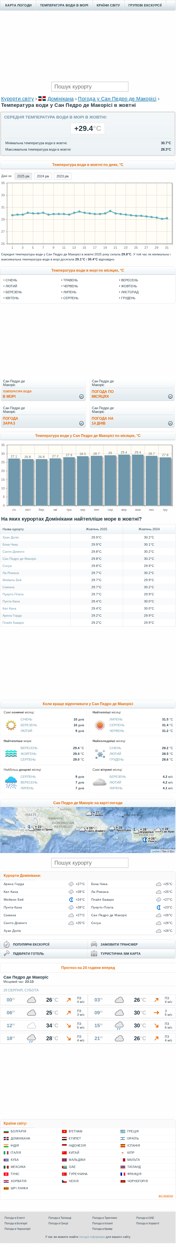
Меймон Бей (12, 580)
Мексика (18, 1167)
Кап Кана (9, 608)
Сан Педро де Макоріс (19, 558)
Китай (74, 1152)
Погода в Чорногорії (17, 1229)
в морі (17, 394)
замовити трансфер (119, 944)
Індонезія (77, 1145)
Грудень (128, 298)
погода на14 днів (103, 421)
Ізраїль (133, 1138)
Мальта (133, 1160)
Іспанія (133, 1145)
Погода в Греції (58, 1223)
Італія (16, 1152)
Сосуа (7, 566)
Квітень (12, 298)
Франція (134, 1174)
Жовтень (129, 286)
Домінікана (61, 99)
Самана (8, 587)
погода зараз (10, 421)
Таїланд (134, 1167)
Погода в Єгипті (15, 1218)
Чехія (73, 1181)
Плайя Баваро (13, 622)
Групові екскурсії (145, 5)
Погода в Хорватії (147, 1223)
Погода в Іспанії (102, 1223)
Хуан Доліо (11, 537)
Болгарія (18, 1131)
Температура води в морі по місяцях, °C (87, 270)
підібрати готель (28, 953)
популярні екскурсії (31, 944)
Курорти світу (17, 99)
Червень (70, 286)
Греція (133, 1131)
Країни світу (108, 5)
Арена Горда (12, 615)
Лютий (11, 286)
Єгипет (75, 1138)
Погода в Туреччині (104, 1218)
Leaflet (155, 851)
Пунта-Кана (11, 601)
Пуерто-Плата (13, 594)
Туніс (15, 1174)
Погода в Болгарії (16, 1223)
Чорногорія (138, 1181)
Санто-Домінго (13, 551)
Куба (15, 1160)
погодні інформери (92, 1237)
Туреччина (78, 1174)
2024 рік (43, 176)
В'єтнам (75, 1131)
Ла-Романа (11, 573)
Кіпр (130, 1152)
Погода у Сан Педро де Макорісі (117, 99)
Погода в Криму (102, 1229)
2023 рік (62, 176)
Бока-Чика (10, 544)
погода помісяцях (103, 394)
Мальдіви (77, 1160)
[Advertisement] (88, 46)
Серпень (70, 298)
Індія (15, 1145)
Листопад (130, 292)
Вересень (129, 280)
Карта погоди (18, 5)
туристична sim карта (121, 953)
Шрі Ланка (19, 1188)
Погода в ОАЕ (145, 1218)
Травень (70, 280)
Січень (11, 280)
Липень (69, 292)
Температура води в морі (64, 5)
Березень (13, 292)
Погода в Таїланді (59, 1218)
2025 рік (23, 176)
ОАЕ (72, 1167)
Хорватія (19, 1181)
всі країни (166, 1196)
